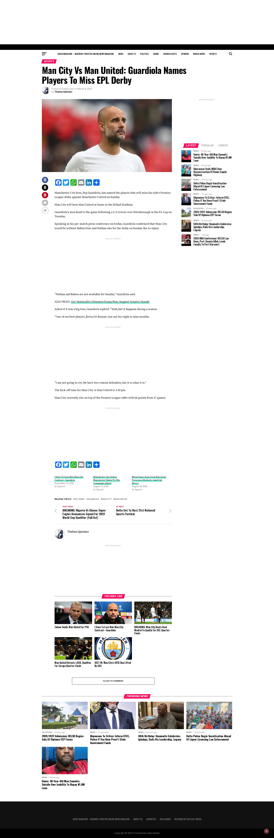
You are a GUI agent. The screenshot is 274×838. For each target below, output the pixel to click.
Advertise (151, 819)
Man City (107, 499)
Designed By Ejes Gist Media (187, 819)
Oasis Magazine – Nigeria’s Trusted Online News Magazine (86, 53)
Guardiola (93, 499)
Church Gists (170, 53)
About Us (138, 819)
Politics (144, 53)
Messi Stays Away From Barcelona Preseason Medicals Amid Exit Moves (149, 480)
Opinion (185, 53)
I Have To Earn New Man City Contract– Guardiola (69, 478)
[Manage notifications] (266, 831)
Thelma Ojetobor (63, 92)
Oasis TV (132, 53)
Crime (156, 53)
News (120, 53)
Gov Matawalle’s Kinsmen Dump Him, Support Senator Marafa (110, 301)
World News (199, 53)
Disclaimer (165, 819)
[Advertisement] (137, 22)
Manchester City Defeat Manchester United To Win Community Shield (106, 480)
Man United (121, 499)
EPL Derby (80, 499)
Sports (213, 53)
